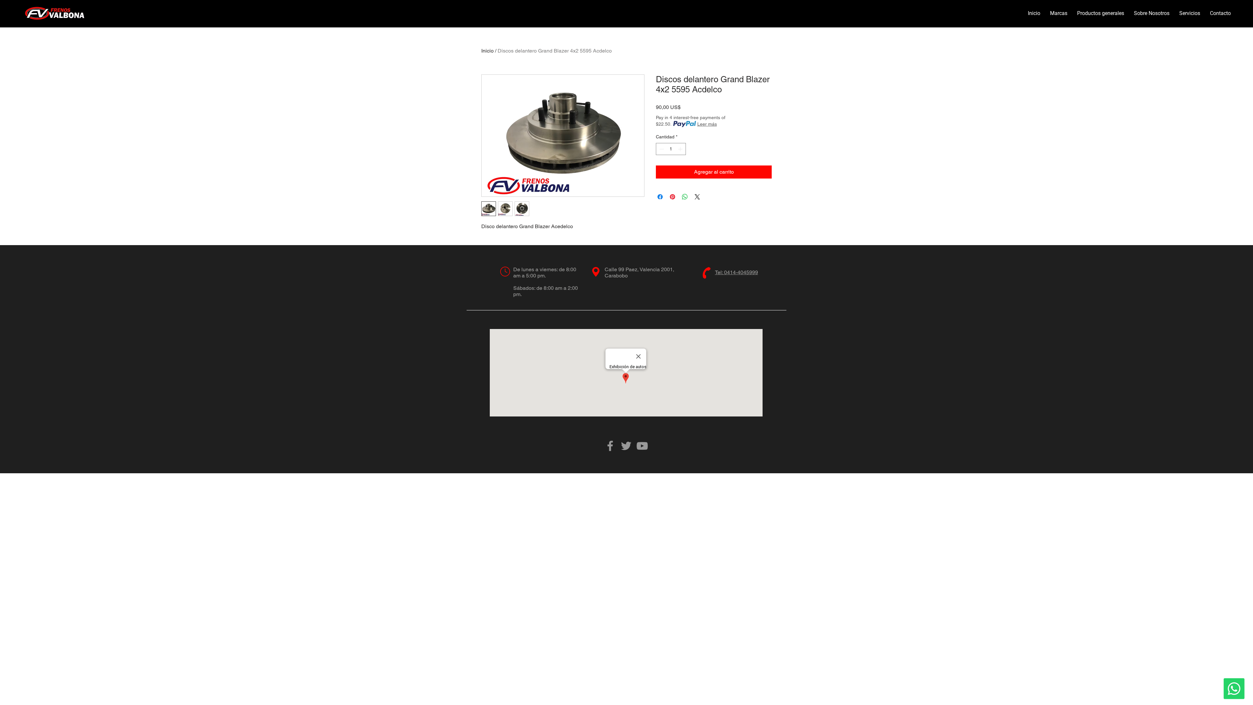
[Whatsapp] (1234, 688)
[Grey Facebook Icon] (610, 446)
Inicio (487, 51)
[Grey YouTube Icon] (642, 446)
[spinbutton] (671, 149)
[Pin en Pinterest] (672, 197)
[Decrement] (661, 149)
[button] (1058, 13)
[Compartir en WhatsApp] (685, 197)
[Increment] (681, 149)
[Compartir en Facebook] (660, 197)
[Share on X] (697, 197)
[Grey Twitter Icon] (626, 446)
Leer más (707, 124)
